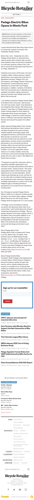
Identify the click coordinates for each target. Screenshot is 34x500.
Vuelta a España (6, 385)
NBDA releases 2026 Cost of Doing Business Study (15, 344)
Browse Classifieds (19, 454)
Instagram (26, 490)
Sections (17, 14)
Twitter (14, 490)
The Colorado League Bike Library (14, 337)
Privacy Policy (17, 436)
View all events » (6, 412)
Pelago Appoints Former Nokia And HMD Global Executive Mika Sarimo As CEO (16, 353)
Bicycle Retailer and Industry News (16, 378)
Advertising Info (18, 460)
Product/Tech (17, 425)
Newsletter (24, 463)
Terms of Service (18, 439)
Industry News (11, 348)
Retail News (26, 425)
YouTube (20, 490)
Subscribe (16, 463)
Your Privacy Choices (20, 442)
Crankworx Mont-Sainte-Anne (11, 399)
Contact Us (27, 451)
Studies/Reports (18, 428)
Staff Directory (18, 451)
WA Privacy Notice (19, 448)
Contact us (5, 41)
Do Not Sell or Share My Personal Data (21, 445)
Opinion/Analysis (18, 422)
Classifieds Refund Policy (21, 433)
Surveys (16, 431)
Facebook (8, 490)
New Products (11, 323)
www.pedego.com (10, 275)
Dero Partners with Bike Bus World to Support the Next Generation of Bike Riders (16, 328)
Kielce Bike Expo (6, 392)
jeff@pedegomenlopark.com (15, 249)
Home (2, 18)
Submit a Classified (19, 457)
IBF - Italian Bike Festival (9, 405)
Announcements (9, 18)
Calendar (22, 431)
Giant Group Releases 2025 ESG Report (16, 362)
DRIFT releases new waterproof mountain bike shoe (13, 318)
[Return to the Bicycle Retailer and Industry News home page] (17, 10)
